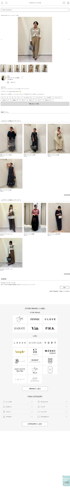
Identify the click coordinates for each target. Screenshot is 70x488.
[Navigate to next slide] (68, 39)
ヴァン (18, 97)
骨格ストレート (48, 100)
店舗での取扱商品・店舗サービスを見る (59, 291)
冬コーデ (39, 100)
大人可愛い (49, 97)
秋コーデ (24, 100)
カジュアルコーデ (39, 97)
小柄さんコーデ (5, 100)
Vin (12, 97)
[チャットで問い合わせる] (66, 481)
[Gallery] (35, 39)
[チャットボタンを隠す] (63, 476)
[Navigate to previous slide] (1, 39)
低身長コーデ (15, 100)
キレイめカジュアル (28, 97)
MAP (64, 287)
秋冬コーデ (31, 100)
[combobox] (35, 10)
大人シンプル (58, 97)
